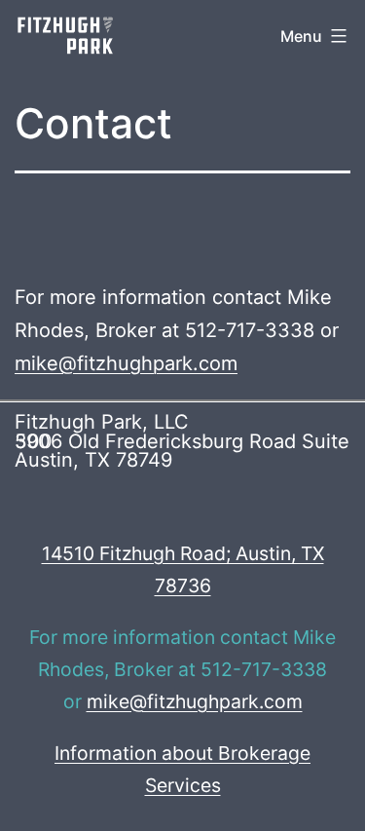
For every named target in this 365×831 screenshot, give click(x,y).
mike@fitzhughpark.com (126, 363)
